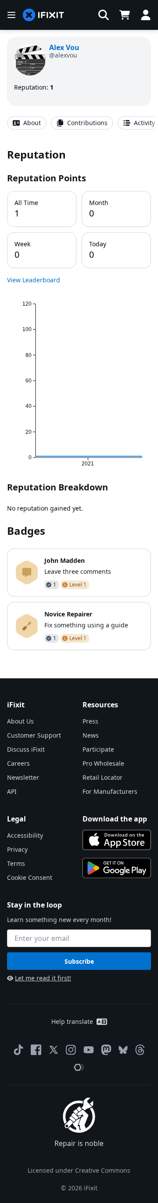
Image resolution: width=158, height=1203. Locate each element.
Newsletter (23, 777)
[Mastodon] (106, 1050)
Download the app (115, 819)
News (91, 735)
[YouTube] (88, 1050)
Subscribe (79, 961)
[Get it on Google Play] (117, 868)
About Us (20, 721)
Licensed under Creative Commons (79, 1170)
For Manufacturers (110, 791)
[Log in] (145, 15)
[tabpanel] (79, 398)
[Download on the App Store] (117, 839)
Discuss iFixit (26, 749)
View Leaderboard (33, 280)
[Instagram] (71, 1050)
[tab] (27, 123)
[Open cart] (124, 15)
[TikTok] (18, 1050)
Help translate (72, 1021)
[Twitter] (53, 1050)
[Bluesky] (123, 1050)
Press (90, 721)
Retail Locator (102, 777)
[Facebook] (36, 1050)
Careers (18, 763)
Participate (98, 749)
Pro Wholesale (103, 763)
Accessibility (25, 835)
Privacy (17, 849)
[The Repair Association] (79, 1067)
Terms (16, 863)
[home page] (43, 15)
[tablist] (79, 123)
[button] (103, 15)
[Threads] (140, 1050)
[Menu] (11, 15)
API (12, 791)
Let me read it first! (43, 978)
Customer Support (34, 735)
